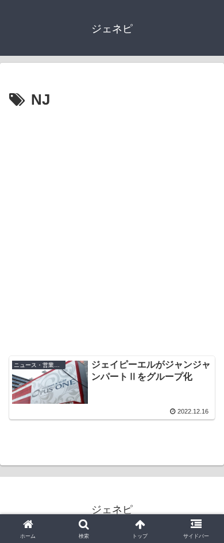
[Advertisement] (112, 231)
